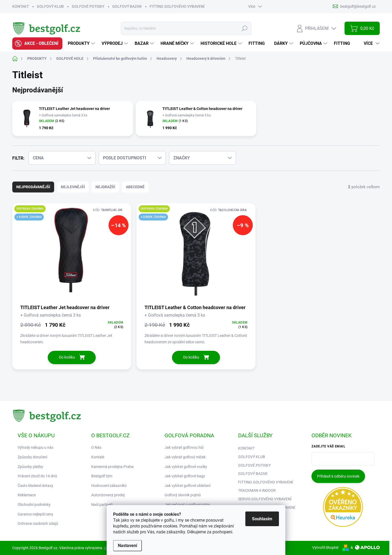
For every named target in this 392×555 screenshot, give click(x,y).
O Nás (96, 447)
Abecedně (135, 187)
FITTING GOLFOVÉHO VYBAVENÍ (177, 6)
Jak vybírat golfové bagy (185, 476)
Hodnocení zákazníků (109, 485)
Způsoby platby (30, 467)
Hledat (244, 28)
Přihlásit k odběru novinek (338, 476)
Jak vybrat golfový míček (185, 457)
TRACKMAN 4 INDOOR (257, 490)
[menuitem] (37, 43)
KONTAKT (20, 6)
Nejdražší (105, 187)
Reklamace (27, 495)
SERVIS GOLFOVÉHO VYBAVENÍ (264, 499)
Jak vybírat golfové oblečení (187, 485)
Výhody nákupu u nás (35, 447)
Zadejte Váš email (328, 446)
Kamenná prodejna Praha (112, 467)
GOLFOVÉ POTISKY (88, 6)
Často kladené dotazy (35, 485)
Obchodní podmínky (34, 504)
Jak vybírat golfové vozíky (186, 467)
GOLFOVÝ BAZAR (127, 6)
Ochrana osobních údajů (38, 523)
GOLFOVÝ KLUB (50, 6)
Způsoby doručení (32, 457)
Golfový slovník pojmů (183, 495)
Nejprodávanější (33, 187)
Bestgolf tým (101, 476)
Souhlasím (262, 518)
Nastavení (127, 545)
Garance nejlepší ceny (35, 514)
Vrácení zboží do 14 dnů (37, 476)
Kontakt (98, 457)
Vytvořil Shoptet (325, 547)
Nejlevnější (73, 187)
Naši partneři (102, 504)
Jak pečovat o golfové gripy (187, 504)
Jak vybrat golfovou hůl (184, 447)
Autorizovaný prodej (108, 495)
